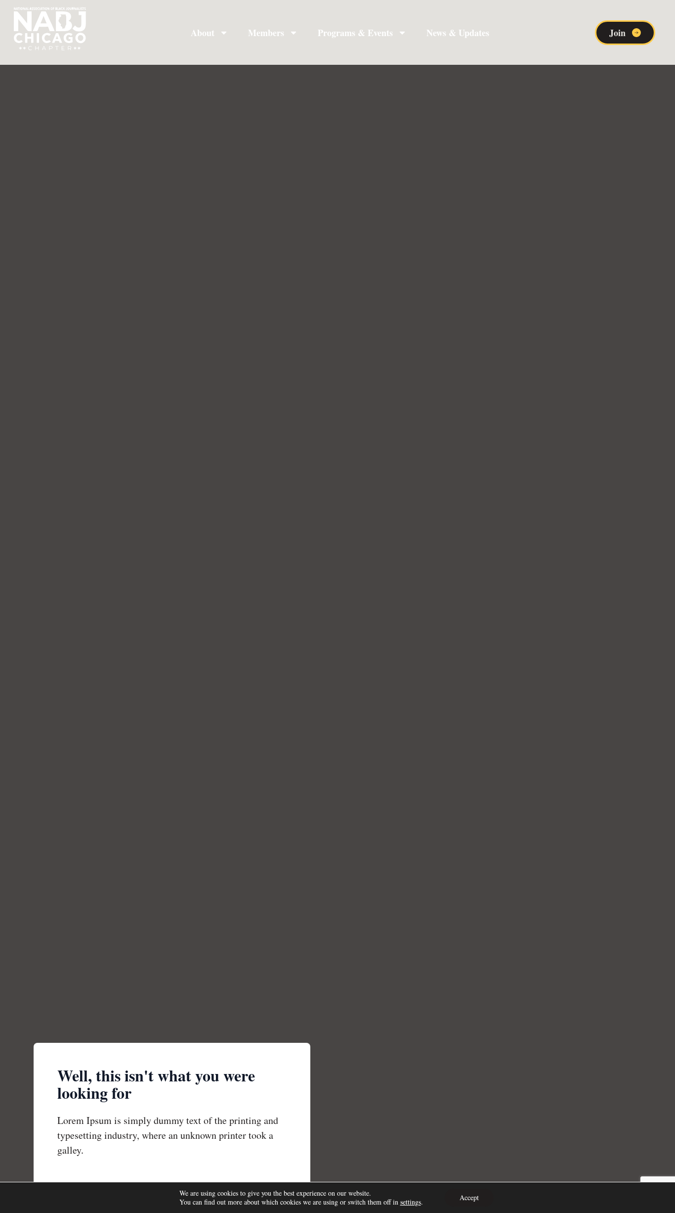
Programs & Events (355, 32)
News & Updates (457, 32)
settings (410, 1202)
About (202, 32)
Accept (469, 1197)
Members (266, 32)
